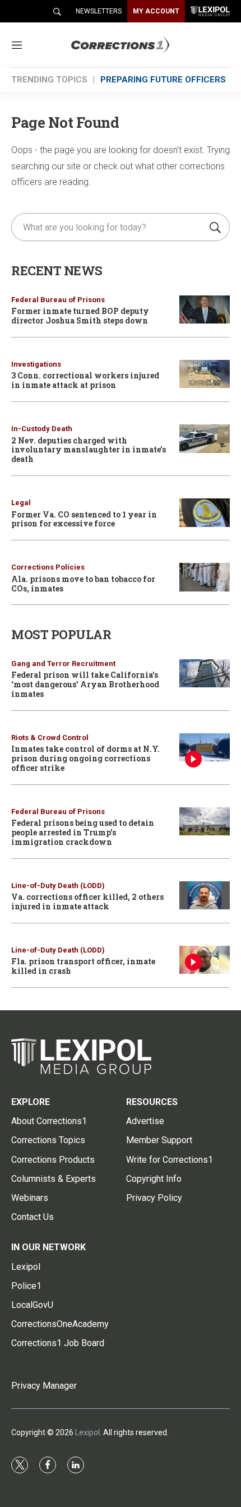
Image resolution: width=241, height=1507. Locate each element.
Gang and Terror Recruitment (63, 663)
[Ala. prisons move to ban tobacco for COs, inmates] (204, 577)
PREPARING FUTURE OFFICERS (163, 80)
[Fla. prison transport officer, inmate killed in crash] (204, 960)
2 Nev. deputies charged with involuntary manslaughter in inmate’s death (88, 450)
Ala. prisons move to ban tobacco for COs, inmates (83, 584)
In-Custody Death (41, 428)
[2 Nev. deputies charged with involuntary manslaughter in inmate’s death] (204, 438)
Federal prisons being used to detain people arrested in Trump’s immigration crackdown (82, 832)
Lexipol (87, 1432)
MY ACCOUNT (156, 11)
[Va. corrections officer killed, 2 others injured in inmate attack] (204, 895)
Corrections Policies (48, 567)
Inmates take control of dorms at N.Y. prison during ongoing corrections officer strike (85, 758)
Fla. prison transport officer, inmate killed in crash (83, 966)
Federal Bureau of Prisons (58, 299)
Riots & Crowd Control (50, 737)
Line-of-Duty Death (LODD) (58, 885)
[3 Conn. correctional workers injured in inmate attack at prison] (204, 374)
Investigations (36, 364)
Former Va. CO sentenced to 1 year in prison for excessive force (84, 519)
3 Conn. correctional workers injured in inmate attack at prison (85, 380)
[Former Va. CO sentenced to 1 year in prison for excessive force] (204, 512)
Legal (21, 502)
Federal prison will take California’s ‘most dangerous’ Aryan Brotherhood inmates (85, 684)
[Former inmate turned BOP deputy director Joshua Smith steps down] (204, 309)
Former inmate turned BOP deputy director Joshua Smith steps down (80, 316)
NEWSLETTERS (99, 11)
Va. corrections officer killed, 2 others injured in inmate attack (87, 901)
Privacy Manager (44, 1385)
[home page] (137, 45)
